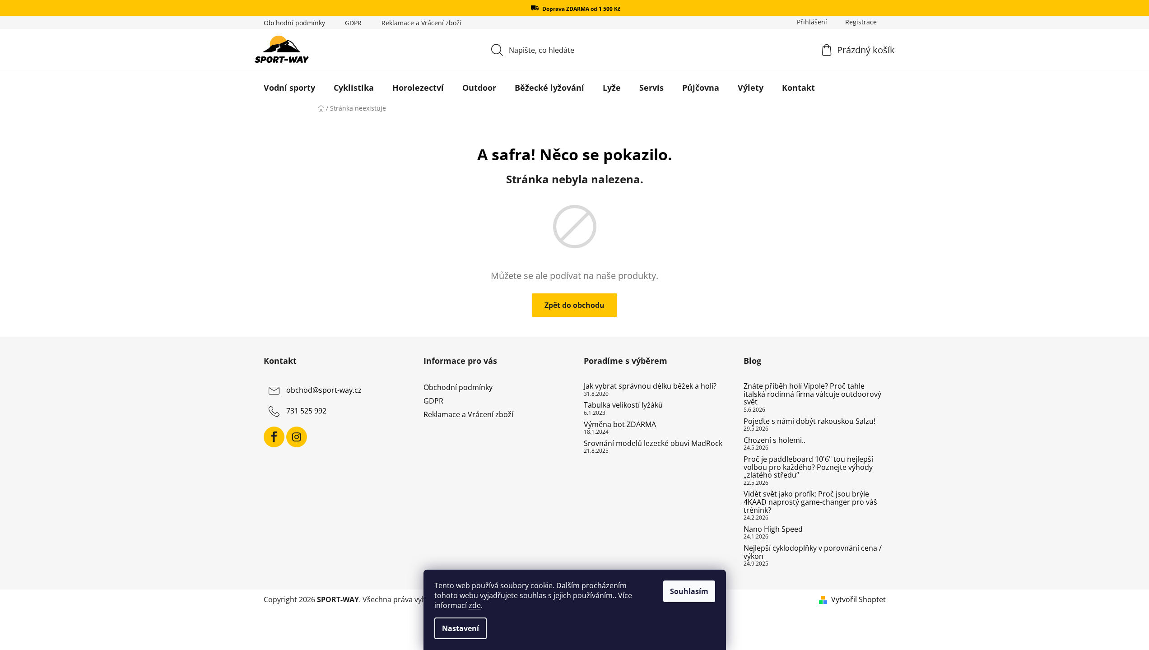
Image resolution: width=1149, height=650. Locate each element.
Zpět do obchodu (574, 305)
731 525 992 (306, 411)
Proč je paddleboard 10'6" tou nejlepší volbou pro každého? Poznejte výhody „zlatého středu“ (808, 467)
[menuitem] (289, 87)
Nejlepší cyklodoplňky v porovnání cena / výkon (813, 552)
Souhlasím (689, 591)
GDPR (353, 23)
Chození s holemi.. (774, 440)
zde (475, 605)
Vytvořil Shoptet (858, 599)
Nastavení (460, 628)
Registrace (861, 22)
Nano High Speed (773, 529)
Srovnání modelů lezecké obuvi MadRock (653, 444)
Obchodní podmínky (294, 23)
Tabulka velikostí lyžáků (623, 405)
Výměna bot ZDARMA (620, 425)
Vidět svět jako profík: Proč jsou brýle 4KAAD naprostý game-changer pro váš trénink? (810, 502)
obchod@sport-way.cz (324, 390)
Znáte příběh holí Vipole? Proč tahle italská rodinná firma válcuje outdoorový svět (812, 394)
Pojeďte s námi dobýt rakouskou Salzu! (809, 422)
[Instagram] (296, 437)
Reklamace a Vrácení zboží (421, 23)
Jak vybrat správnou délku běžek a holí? (650, 386)
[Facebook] (274, 437)
